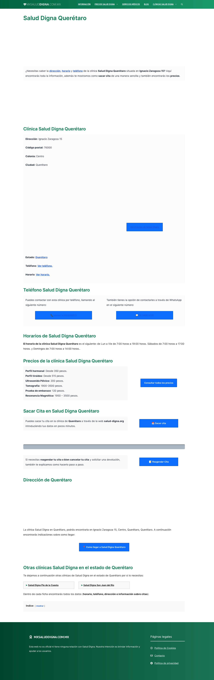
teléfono (78, 70)
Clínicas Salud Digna (163, 4)
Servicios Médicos (131, 4)
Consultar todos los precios (158, 382)
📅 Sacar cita (159, 423)
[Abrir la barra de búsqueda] (182, 4)
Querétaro (41, 257)
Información (84, 4)
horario (66, 70)
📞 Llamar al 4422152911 (64, 315)
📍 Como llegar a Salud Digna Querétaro (104, 547)
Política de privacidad (166, 663)
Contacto (159, 655)
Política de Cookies (165, 648)
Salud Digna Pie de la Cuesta (43, 585)
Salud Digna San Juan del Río (98, 585)
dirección (54, 70)
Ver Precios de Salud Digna (144, 227)
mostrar (40, 606)
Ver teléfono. (45, 265)
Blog (146, 4)
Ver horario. (43, 274)
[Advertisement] (104, 44)
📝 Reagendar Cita (159, 461)
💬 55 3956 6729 (145, 315)
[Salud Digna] (42, 4)
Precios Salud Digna (105, 4)
